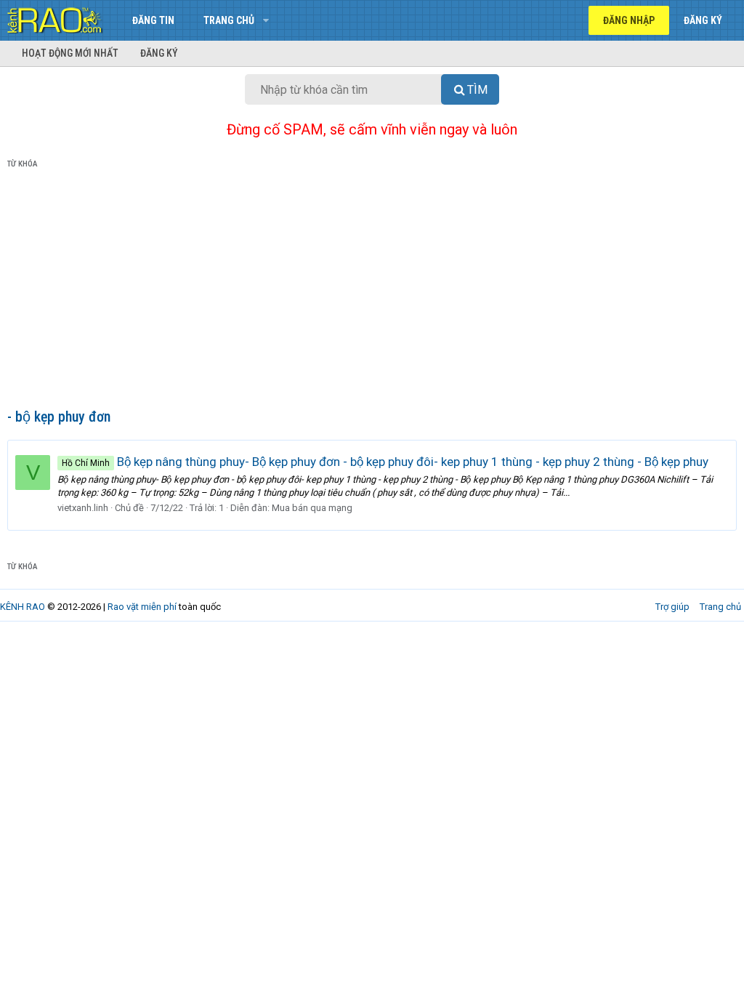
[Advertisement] (372, 291)
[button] (265, 20)
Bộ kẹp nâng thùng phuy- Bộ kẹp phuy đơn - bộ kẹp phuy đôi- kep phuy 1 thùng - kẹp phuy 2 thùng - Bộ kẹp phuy (385, 461)
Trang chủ (228, 20)
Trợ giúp (672, 606)
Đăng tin (153, 20)
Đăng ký (159, 53)
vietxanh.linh (82, 507)
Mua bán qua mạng (312, 507)
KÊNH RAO (22, 606)
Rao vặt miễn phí (142, 606)
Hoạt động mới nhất (70, 53)
